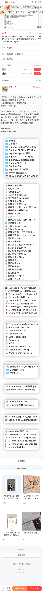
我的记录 (38, 2)
